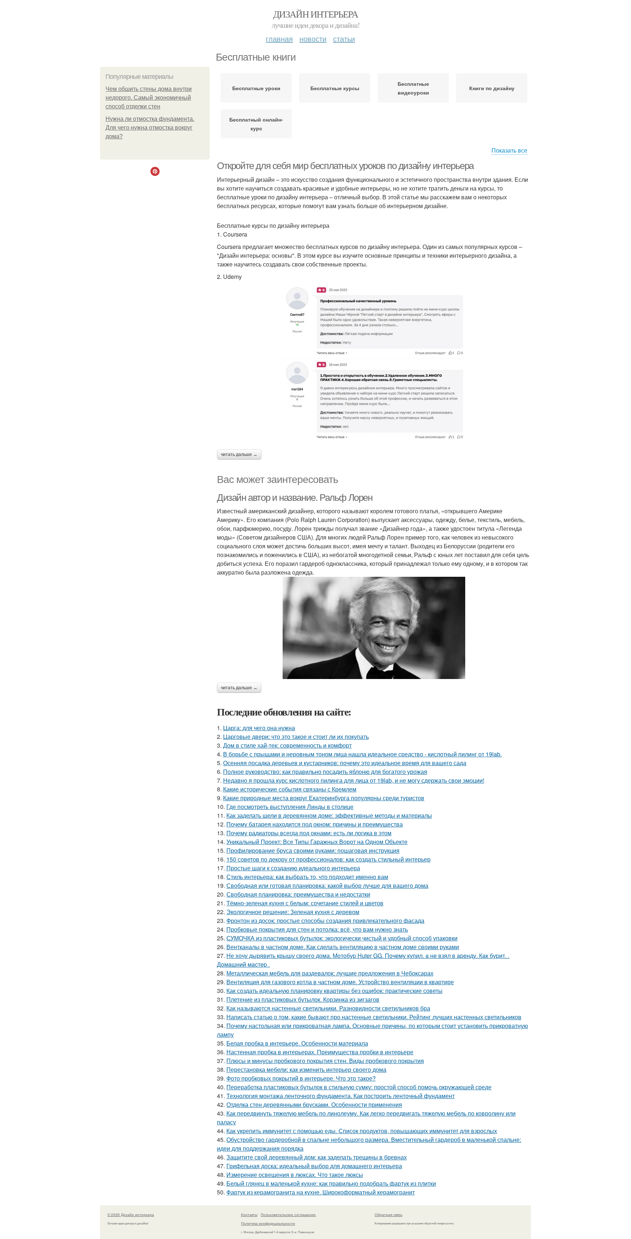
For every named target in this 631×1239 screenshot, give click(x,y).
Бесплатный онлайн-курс (256, 124)
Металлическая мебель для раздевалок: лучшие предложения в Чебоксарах (329, 973)
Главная (279, 38)
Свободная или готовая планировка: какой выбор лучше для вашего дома (327, 885)
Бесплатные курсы (334, 88)
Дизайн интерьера (315, 14)
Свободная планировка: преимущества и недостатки (298, 894)
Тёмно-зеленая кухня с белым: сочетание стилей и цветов (304, 903)
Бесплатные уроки (256, 88)
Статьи (344, 38)
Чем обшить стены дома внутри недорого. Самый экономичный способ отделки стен (149, 98)
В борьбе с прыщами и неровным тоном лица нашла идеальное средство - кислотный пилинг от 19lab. (362, 754)
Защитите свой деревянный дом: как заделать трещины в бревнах (316, 1157)
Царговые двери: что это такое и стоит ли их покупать (296, 736)
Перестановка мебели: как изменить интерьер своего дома (306, 1069)
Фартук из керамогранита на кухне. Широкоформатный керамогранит (320, 1192)
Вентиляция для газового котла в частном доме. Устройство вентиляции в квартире (340, 982)
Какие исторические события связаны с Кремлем (289, 789)
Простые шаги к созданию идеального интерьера (293, 868)
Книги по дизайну (492, 88)
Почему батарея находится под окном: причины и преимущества (314, 824)
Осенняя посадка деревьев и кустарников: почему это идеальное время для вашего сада (344, 763)
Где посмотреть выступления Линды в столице (289, 806)
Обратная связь (388, 1214)
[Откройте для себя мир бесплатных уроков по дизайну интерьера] (374, 361)
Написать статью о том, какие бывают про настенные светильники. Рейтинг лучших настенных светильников (373, 1017)
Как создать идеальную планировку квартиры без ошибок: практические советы (334, 990)
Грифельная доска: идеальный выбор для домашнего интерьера (314, 1166)
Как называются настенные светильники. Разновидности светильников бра (328, 1008)
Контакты (249, 1214)
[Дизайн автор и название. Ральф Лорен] (374, 628)
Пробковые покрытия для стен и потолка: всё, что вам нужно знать (317, 929)
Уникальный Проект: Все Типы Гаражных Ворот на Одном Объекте (317, 841)
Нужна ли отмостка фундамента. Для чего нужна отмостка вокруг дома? (150, 127)
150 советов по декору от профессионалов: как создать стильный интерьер (328, 859)
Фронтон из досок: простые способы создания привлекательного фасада (325, 920)
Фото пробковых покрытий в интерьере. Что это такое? (301, 1078)
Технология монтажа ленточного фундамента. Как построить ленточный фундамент (340, 1096)
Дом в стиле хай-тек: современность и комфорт (287, 745)
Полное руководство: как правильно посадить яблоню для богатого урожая (325, 771)
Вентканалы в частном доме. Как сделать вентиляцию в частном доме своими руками (342, 947)
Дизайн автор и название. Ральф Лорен (294, 497)
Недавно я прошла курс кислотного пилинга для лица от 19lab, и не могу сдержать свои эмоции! (353, 780)
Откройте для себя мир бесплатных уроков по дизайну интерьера (345, 165)
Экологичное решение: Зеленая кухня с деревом (292, 912)
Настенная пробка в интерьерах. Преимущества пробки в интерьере (319, 1052)
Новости (312, 38)
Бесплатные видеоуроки (413, 88)
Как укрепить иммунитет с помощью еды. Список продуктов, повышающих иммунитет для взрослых (361, 1131)
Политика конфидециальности (268, 1223)
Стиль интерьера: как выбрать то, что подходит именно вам (307, 876)
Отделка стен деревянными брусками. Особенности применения (314, 1104)
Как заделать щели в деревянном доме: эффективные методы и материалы (329, 815)
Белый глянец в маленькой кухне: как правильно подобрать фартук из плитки (331, 1183)
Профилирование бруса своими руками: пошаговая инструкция (312, 850)
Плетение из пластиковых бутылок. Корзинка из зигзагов (302, 999)
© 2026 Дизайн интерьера (130, 1214)
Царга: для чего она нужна (259, 728)
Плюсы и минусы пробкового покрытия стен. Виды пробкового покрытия (325, 1060)
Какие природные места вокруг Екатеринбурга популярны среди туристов (323, 798)
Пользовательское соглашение (288, 1214)
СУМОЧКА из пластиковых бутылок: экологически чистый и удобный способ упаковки (342, 938)
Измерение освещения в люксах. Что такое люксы (294, 1174)
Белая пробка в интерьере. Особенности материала (297, 1043)
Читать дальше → (239, 454)
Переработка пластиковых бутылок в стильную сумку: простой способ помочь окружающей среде (359, 1087)
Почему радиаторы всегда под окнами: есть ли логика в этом (308, 833)
